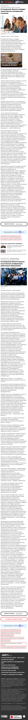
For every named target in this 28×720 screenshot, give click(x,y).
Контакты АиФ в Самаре (8, 670)
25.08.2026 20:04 (5, 258)
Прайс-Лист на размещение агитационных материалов (10, 667)
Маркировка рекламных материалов (12, 672)
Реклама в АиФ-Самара (8, 665)
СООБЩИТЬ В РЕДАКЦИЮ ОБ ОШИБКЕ (12, 674)
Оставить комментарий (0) (14, 619)
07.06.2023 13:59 (5, 6)
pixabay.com (11, 33)
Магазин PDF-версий (7, 659)
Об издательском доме (8, 657)
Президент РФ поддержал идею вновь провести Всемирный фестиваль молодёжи (15, 246)
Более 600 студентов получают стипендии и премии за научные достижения (16, 251)
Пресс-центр (21, 657)
